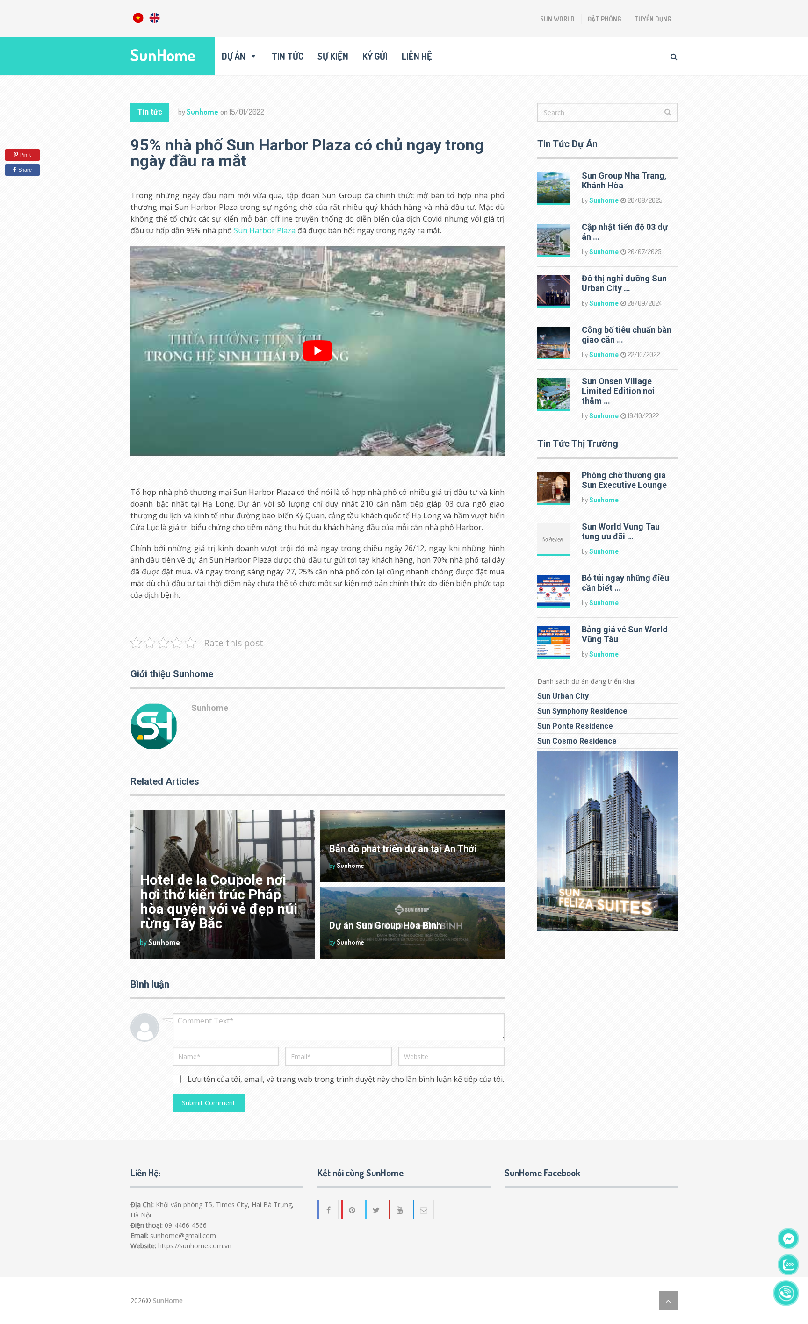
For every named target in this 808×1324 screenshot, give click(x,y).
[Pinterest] (352, 1209)
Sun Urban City (563, 696)
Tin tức (149, 111)
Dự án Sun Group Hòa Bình (385, 925)
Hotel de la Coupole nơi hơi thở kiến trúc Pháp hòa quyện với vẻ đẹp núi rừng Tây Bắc (218, 901)
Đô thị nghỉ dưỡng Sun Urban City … (624, 283)
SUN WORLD (557, 19)
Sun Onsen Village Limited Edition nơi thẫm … (618, 391)
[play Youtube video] (317, 351)
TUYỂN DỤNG (652, 19)
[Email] (424, 1209)
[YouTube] (400, 1209)
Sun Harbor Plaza (265, 230)
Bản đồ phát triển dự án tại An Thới (402, 848)
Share (25, 169)
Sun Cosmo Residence (577, 741)
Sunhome (202, 111)
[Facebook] (329, 1209)
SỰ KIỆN (332, 56)
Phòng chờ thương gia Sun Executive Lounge (624, 480)
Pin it (25, 154)
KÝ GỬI (375, 56)
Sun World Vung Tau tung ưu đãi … (621, 531)
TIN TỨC (287, 56)
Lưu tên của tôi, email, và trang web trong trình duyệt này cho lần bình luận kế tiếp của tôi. (346, 1079)
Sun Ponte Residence (575, 726)
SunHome (162, 55)
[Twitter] (376, 1209)
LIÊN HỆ (417, 56)
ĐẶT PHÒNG (604, 19)
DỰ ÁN (233, 56)
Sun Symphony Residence (582, 711)
